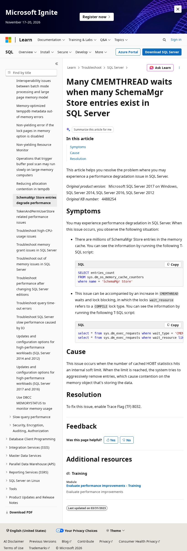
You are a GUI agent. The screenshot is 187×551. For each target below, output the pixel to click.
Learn (71, 67)
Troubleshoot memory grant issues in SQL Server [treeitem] (36, 247)
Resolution (78, 159)
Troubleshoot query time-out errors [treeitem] (35, 306)
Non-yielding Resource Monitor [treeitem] (33, 147)
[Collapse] (57, 63)
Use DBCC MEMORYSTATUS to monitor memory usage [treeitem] (34, 403)
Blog (65, 541)
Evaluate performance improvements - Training (103, 486)
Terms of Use (13, 548)
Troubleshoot (91, 67)
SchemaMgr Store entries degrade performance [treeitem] (36, 200)
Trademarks (38, 548)
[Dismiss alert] (178, 9)
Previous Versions (42, 541)
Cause (74, 153)
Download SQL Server (162, 52)
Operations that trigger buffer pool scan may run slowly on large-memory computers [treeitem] (35, 166)
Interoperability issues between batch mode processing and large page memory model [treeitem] (33, 89)
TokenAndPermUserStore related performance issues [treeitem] (35, 217)
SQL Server (115, 67)
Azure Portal (128, 52)
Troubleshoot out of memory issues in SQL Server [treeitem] (33, 264)
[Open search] (164, 40)
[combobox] (31, 72)
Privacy (104, 541)
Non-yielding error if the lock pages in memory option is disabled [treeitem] (35, 130)
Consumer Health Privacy (138, 541)
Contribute (86, 541)
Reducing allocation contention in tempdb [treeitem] (33, 186)
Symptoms (78, 147)
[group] (129, 336)
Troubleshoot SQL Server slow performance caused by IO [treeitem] (36, 322)
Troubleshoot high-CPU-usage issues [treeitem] (34, 233)
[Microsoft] (8, 40)
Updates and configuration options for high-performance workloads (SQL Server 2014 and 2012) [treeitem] (35, 347)
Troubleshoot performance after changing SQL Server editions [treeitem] (32, 286)
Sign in (176, 39)
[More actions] (179, 67)
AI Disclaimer (14, 541)
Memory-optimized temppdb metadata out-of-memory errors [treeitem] (34, 111)
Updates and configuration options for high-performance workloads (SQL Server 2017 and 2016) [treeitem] (35, 378)
